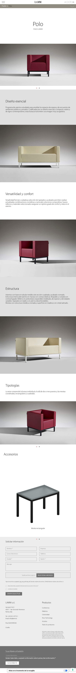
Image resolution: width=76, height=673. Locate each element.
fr (70, 2)
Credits (8, 627)
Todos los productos (48, 625)
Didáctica (44, 611)
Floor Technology (47, 618)
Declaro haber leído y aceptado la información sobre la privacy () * (23, 586)
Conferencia (45, 608)
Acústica (44, 621)
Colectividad (45, 614)
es (73, 2)
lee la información (34, 586)
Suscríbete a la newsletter (12, 589)
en (65, 2)
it (68, 2)
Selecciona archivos (45, 575)
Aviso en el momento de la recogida (22, 671)
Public (4, 6)
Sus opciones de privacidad (50, 671)
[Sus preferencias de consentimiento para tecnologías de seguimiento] (73, 670)
